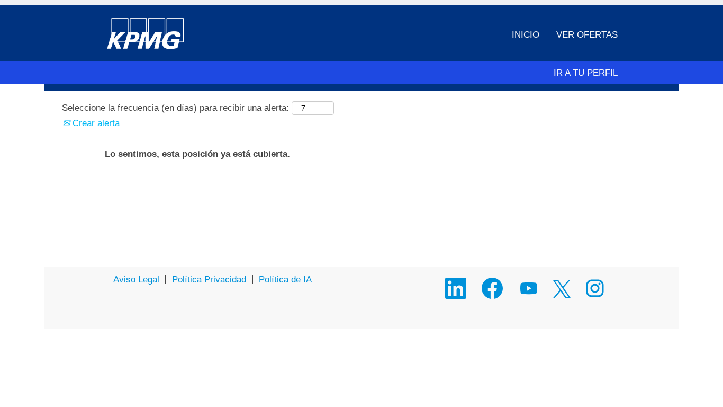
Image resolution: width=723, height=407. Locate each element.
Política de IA (285, 280)
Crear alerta (95, 123)
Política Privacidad (209, 280)
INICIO (525, 35)
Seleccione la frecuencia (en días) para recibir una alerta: (175, 108)
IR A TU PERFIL (586, 73)
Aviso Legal (136, 280)
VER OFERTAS (587, 35)
